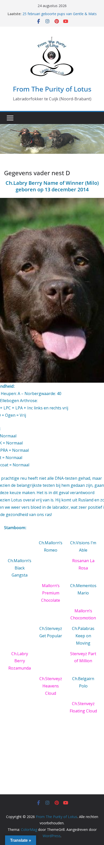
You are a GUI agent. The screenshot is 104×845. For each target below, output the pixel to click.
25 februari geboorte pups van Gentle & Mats (59, 13)
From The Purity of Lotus (52, 89)
